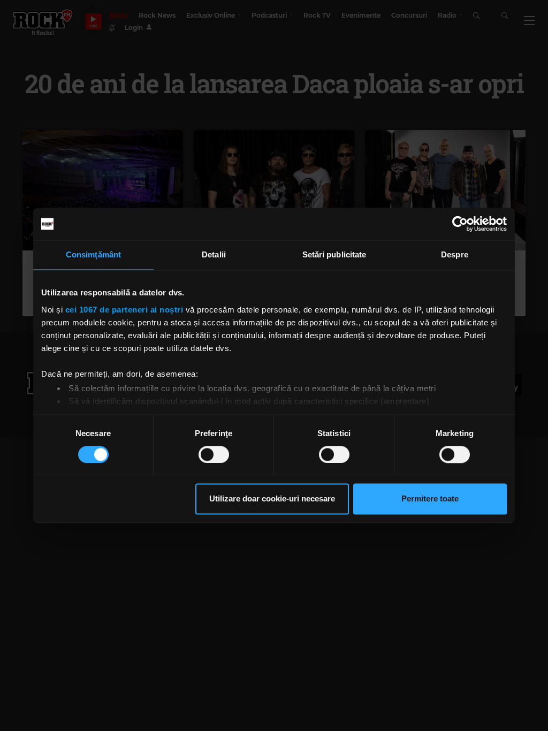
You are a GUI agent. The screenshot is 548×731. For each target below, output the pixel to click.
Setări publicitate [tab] (334, 254)
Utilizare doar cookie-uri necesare (272, 499)
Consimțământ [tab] (93, 254)
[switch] (214, 454)
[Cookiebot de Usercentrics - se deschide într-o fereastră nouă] (460, 224)
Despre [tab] (454, 254)
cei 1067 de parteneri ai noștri (124, 309)
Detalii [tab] (214, 254)
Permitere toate (430, 499)
